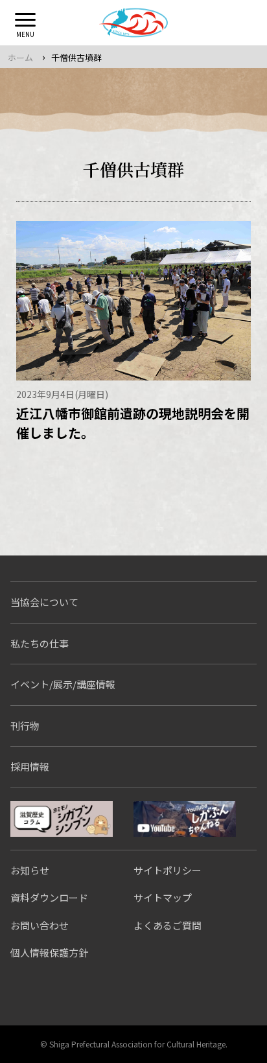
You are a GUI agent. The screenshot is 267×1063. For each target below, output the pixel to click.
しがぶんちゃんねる (185, 819)
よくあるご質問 (168, 925)
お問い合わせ (39, 925)
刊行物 (25, 725)
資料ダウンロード (49, 897)
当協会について (44, 602)
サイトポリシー (168, 870)
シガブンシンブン (61, 819)
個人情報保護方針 (49, 952)
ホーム (20, 57)
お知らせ (29, 870)
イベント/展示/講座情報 (62, 684)
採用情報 (29, 766)
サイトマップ (163, 897)
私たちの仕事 (39, 643)
